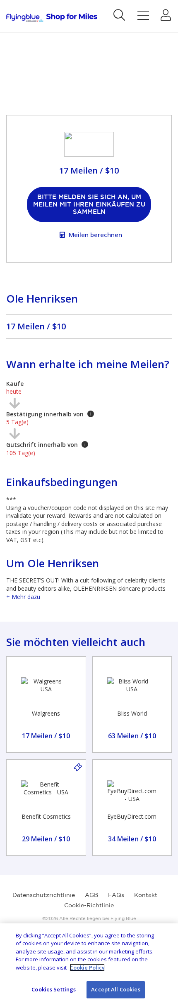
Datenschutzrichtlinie (43, 895)
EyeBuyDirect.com (131, 816)
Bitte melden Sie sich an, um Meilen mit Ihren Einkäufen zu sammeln (89, 204)
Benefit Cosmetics (46, 816)
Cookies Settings (53, 989)
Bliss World (132, 713)
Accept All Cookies (115, 989)
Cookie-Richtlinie (89, 905)
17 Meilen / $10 (36, 326)
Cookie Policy (87, 967)
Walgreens (46, 713)
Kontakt (145, 895)
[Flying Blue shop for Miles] (51, 17)
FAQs (116, 895)
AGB (91, 895)
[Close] (165, 937)
